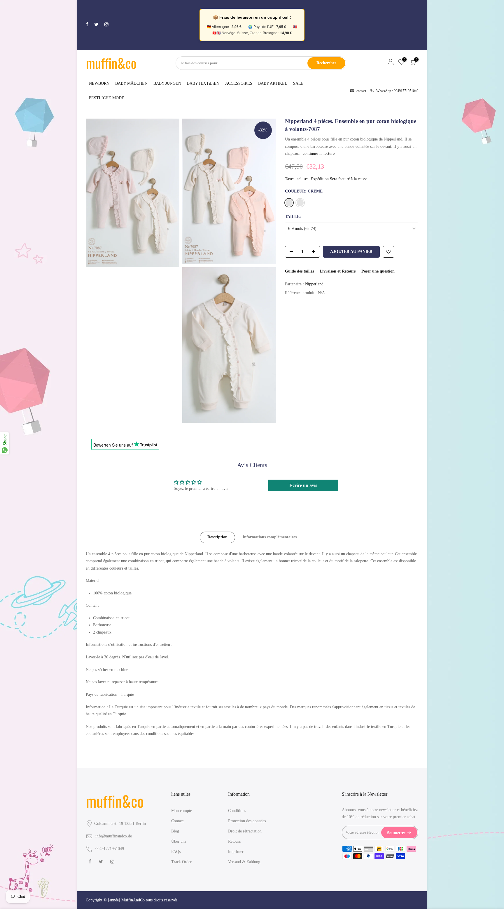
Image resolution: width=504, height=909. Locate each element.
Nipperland (314, 284)
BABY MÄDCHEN (131, 83)
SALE (298, 83)
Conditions (237, 811)
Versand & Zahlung (244, 862)
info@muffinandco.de (113, 836)
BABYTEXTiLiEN (203, 83)
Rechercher (326, 63)
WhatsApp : (395, 90)
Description (217, 537)
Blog (175, 831)
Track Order (181, 862)
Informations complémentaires (270, 537)
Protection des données (247, 821)
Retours (234, 841)
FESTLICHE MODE (106, 98)
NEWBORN (99, 83)
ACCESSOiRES (238, 83)
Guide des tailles (299, 271)
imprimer (236, 851)
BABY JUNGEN (167, 83)
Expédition (320, 179)
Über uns (178, 841)
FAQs (176, 851)
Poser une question (378, 271)
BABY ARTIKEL (272, 83)
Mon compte (181, 811)
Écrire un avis (303, 485)
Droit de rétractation (245, 831)
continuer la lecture (318, 153)
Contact (177, 821)
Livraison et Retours (338, 271)
